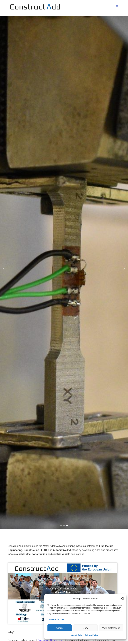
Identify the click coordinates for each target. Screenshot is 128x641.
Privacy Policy (91, 635)
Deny (85, 628)
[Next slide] (124, 269)
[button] (121, 598)
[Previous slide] (4, 269)
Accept (59, 628)
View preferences (111, 628)
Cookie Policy (77, 635)
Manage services (56, 619)
